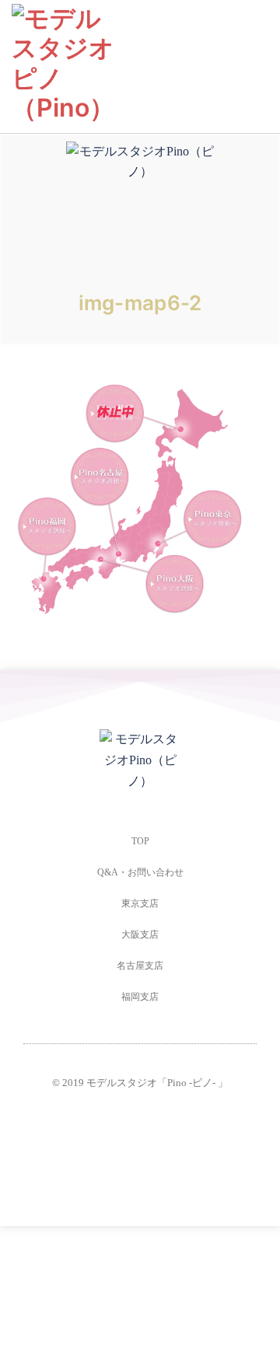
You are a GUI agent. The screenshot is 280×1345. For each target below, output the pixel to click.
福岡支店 (140, 996)
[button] (257, 66)
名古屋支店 (140, 965)
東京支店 (140, 903)
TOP (140, 841)
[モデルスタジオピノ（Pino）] (64, 62)
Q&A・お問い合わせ (140, 872)
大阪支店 (140, 934)
